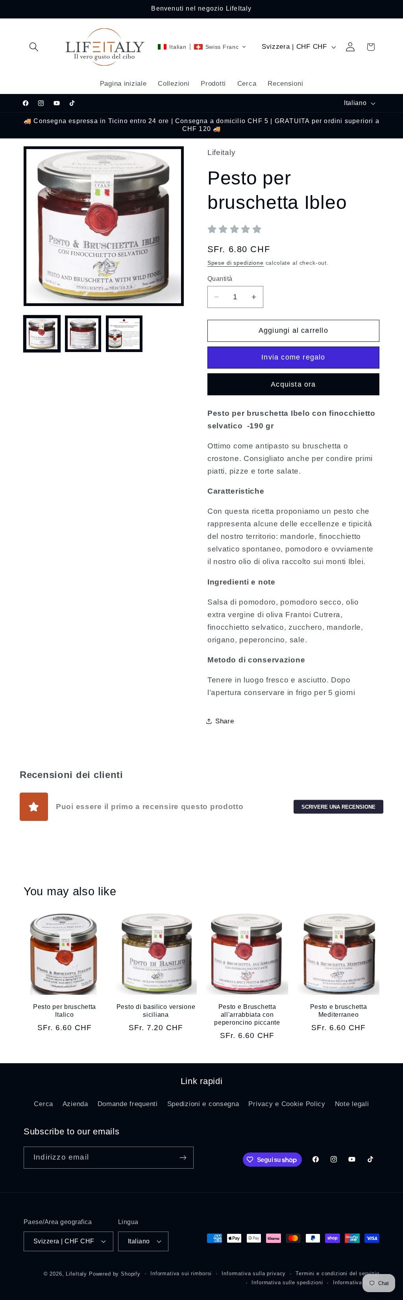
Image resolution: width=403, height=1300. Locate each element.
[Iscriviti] (182, 1158)
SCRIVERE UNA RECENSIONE (338, 807)
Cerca (43, 1104)
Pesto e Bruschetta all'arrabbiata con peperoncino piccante (247, 1014)
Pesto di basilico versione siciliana (156, 1010)
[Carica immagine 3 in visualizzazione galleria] (124, 333)
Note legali (352, 1104)
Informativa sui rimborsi (181, 1273)
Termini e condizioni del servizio (337, 1273)
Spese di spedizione (235, 263)
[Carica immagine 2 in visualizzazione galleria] (83, 333)
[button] (34, 47)
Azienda (75, 1104)
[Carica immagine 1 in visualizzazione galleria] (42, 333)
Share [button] (224, 721)
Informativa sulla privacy (254, 1273)
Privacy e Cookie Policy (286, 1104)
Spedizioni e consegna (203, 1104)
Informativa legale (356, 1282)
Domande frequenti (128, 1104)
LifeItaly (76, 1274)
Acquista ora (293, 384)
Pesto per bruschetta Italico (64, 1010)
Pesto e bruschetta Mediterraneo (338, 1010)
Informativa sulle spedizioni (287, 1282)
